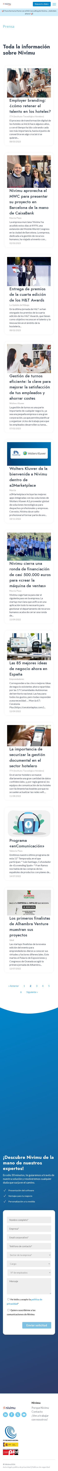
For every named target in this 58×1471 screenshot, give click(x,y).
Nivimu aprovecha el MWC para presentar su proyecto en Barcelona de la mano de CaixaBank (29, 202)
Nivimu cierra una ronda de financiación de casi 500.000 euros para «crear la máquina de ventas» (30, 574)
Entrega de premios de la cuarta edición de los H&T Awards (27, 294)
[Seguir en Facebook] (11, 1414)
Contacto (37, 1411)
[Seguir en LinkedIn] (5, 1414)
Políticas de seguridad (41, 1467)
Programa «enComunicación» (26, 843)
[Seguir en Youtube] (23, 1414)
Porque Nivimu (40, 1407)
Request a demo (42, 4)
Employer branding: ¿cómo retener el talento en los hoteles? (30, 105)
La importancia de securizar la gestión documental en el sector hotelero (27, 757)
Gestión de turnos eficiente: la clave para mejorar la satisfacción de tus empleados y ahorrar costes (30, 387)
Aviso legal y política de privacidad (16, 1467)
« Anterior (13, 985)
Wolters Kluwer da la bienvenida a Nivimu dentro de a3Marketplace (28, 477)
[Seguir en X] (17, 1414)
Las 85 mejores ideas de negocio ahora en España (28, 668)
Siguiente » (32, 991)
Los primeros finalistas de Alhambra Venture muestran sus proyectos (29, 926)
